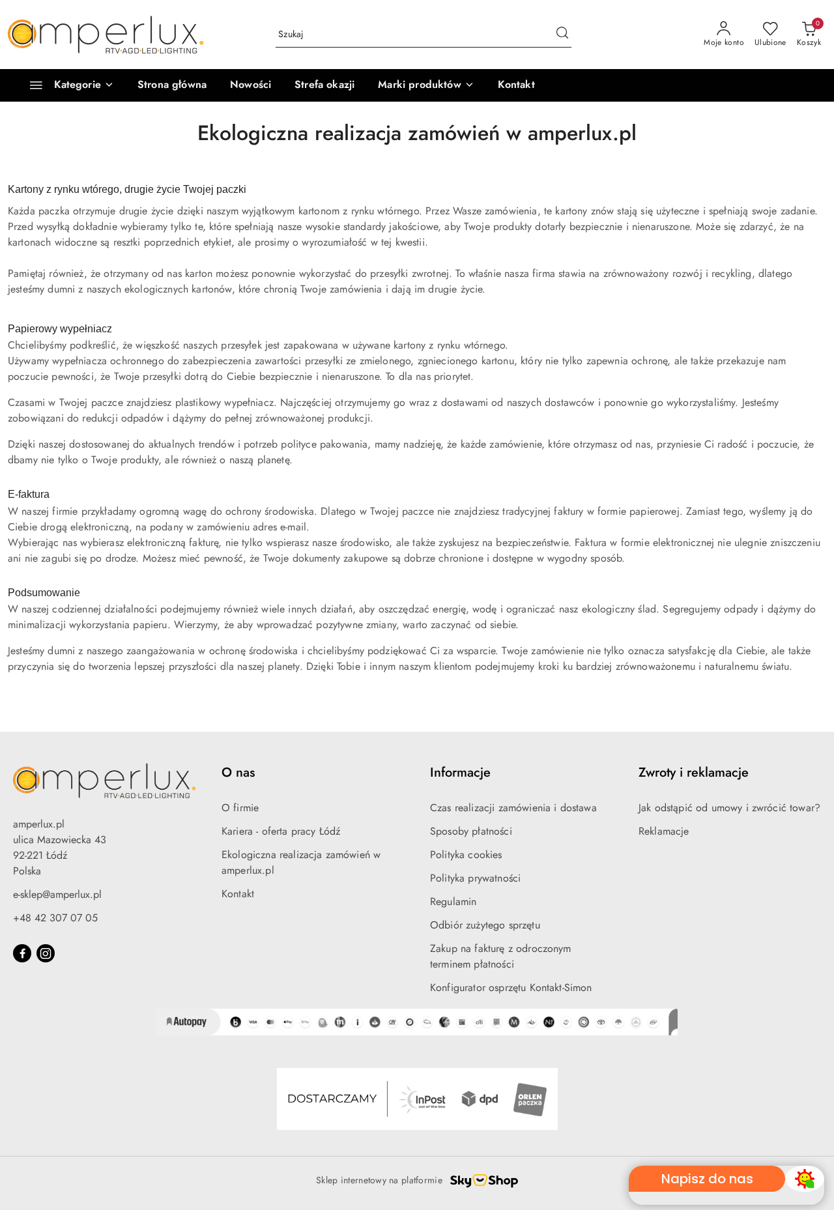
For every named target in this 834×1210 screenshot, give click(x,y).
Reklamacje (664, 831)
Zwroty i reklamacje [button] (694, 772)
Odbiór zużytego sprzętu (485, 924)
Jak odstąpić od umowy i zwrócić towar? (729, 807)
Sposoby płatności (471, 831)
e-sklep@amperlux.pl (57, 894)
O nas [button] (238, 772)
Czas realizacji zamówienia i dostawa (513, 807)
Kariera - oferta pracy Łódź (281, 831)
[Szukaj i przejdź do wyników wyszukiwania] (562, 34)
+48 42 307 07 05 (55, 917)
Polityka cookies (466, 854)
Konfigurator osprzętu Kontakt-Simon (511, 987)
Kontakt (238, 893)
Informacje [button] (460, 772)
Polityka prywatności (475, 878)
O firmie (240, 807)
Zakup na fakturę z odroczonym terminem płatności (500, 956)
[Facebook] (22, 953)
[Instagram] (45, 953)
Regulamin (453, 901)
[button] (426, 85)
